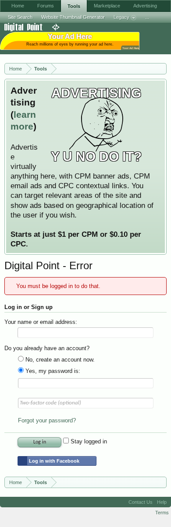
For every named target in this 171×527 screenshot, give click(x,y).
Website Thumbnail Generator (73, 17)
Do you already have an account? (46, 348)
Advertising (145, 5)
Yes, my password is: (52, 371)
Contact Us (140, 502)
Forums (45, 5)
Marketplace (107, 5)
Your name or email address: (40, 322)
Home (17, 5)
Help (162, 502)
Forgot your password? (47, 420)
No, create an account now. (59, 359)
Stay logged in (88, 441)
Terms (162, 512)
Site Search (20, 17)
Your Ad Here (130, 47)
